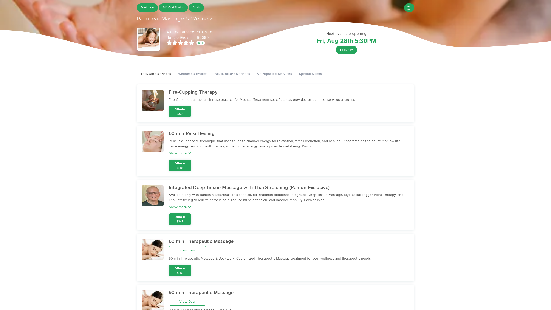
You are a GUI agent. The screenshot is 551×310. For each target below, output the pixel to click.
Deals (196, 7)
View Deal (187, 250)
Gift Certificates (173, 7)
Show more (178, 153)
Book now (147, 7)
